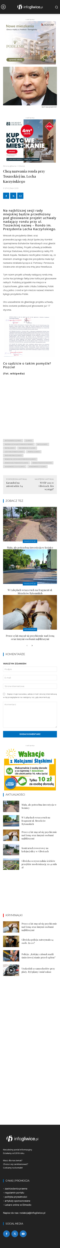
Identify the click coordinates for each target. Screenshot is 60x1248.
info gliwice (42, 444)
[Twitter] (13, 196)
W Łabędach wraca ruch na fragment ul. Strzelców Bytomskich (30, 591)
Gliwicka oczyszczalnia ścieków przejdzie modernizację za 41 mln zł (39, 864)
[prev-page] (27, 646)
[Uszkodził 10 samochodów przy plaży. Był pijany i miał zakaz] (11, 970)
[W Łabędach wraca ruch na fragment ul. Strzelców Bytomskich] (30, 566)
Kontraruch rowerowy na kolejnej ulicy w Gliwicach (35, 850)
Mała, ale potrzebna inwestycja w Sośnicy (30, 547)
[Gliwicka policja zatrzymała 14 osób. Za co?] (11, 941)
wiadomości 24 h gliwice (15, 466)
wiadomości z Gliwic (37, 466)
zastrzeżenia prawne (16, 1188)
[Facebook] (6, 196)
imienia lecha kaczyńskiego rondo (19, 444)
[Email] (20, 196)
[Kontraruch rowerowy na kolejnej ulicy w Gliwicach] (11, 849)
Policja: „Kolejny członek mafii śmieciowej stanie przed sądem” (39, 956)
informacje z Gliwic (27, 448)
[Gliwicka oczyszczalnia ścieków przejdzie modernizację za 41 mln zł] (11, 864)
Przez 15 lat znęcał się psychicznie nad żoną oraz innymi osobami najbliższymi (30, 637)
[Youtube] (23, 1233)
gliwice (29, 440)
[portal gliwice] (30, 1138)
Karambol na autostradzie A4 (14, 484)
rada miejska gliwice (13, 455)
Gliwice (21, 166)
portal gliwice (34, 452)
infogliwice (10, 448)
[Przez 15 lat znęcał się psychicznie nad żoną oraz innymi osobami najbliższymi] (30, 612)
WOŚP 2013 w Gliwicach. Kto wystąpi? (46, 486)
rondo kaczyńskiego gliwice (16, 463)
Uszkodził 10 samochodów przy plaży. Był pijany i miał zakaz (38, 970)
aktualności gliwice (13, 440)
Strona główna (9, 166)
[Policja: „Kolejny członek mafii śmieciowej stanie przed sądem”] (11, 956)
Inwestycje (30, 541)
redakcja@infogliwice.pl (32, 1212)
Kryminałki (30, 629)
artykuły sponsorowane (17, 1200)
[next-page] (32, 646)
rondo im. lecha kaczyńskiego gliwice (20, 459)
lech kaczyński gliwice (14, 452)
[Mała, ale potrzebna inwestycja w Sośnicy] (30, 524)
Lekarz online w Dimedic (18, 1204)
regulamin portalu (14, 1192)
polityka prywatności (16, 1196)
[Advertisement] (30, 406)
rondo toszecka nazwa (42, 463)
